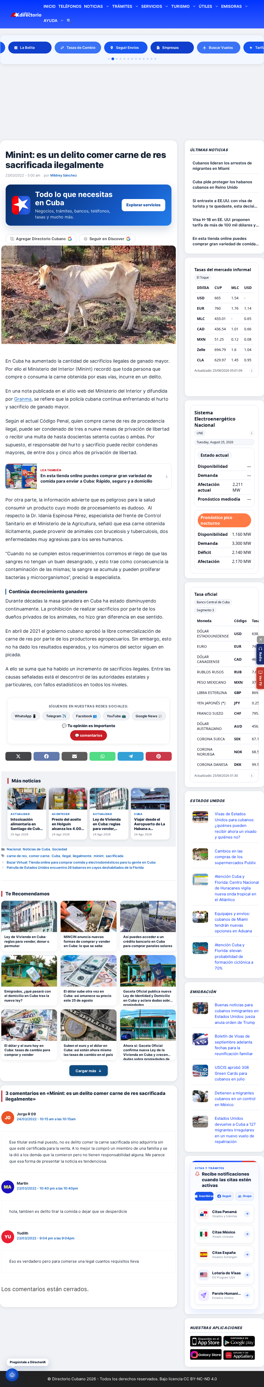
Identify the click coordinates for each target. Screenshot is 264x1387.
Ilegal (66, 856)
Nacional (14, 849)
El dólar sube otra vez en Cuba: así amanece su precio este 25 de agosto (87, 995)
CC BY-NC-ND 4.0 (200, 1378)
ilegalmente (82, 856)
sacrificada (114, 856)
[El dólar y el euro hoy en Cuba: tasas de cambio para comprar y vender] (29, 1025)
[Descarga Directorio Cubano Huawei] (239, 1357)
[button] (260, 654)
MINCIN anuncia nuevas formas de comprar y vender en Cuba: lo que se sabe (87, 941)
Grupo (247, 1196)
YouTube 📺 (116, 716)
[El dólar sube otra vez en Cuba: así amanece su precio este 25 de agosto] (88, 971)
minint (99, 856)
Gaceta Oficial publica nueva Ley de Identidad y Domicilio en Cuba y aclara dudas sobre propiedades (147, 997)
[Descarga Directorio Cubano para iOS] (206, 1344)
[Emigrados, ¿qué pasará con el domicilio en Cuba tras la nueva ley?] (29, 971)
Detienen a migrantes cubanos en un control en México (235, 1099)
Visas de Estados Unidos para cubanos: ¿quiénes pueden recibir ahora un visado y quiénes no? (236, 825)
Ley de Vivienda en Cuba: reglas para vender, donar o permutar (26, 941)
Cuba (56, 856)
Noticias (93, 6)
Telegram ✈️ (56, 716)
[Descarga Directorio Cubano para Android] (239, 1344)
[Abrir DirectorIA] (12, 1374)
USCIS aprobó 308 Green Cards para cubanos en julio (232, 1073)
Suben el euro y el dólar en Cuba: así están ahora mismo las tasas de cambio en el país (88, 1050)
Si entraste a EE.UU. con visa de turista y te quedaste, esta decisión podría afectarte (226, 203)
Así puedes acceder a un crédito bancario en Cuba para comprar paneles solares (147, 941)
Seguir (227, 1196)
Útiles (205, 6)
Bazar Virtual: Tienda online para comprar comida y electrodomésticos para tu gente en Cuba (81, 862)
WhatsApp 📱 (25, 716)
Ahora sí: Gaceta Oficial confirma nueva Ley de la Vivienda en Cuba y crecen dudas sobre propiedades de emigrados (146, 1051)
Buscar (69, 21)
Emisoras (231, 6)
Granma (22, 399)
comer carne (39, 856)
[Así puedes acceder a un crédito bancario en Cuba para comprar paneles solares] (148, 916)
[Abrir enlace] (202, 817)
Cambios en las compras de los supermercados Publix (235, 857)
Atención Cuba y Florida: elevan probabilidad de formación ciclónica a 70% (234, 956)
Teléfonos (69, 6)
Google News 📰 (149, 716)
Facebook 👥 (86, 716)
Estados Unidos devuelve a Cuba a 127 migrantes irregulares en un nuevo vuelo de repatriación (235, 1130)
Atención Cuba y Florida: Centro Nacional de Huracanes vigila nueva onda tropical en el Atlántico (237, 888)
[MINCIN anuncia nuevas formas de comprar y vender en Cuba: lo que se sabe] (88, 916)
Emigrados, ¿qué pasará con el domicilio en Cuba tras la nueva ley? (27, 995)
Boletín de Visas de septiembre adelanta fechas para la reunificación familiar (234, 1045)
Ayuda (50, 20)
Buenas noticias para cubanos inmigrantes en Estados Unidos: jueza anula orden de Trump (237, 1013)
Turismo (180, 6)
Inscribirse (206, 1196)
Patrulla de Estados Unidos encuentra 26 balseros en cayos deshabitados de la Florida (75, 867)
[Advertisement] (132, 103)
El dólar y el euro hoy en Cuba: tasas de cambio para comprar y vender (27, 1050)
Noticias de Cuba (36, 849)
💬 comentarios (88, 735)
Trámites (122, 6)
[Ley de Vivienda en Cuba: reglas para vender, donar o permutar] (29, 916)
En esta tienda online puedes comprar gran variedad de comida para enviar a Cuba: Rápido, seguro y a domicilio (225, 241)
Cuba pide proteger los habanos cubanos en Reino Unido (222, 184)
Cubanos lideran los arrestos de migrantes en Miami (222, 166)
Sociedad (59, 849)
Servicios (151, 6)
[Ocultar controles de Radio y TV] (260, 639)
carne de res (17, 856)
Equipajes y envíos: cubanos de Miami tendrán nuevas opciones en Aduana (233, 922)
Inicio (49, 6)
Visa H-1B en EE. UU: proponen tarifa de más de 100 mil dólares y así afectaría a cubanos (224, 222)
